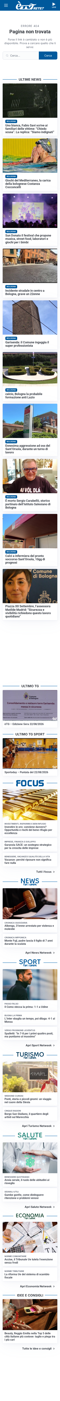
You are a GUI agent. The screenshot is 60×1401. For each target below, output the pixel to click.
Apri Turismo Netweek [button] (37, 1126)
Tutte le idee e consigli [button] (37, 1348)
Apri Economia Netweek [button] (36, 1286)
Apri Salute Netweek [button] (38, 1207)
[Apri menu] (6, 5)
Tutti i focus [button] (44, 871)
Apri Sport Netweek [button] (39, 1045)
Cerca (48, 55)
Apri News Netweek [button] (38, 952)
